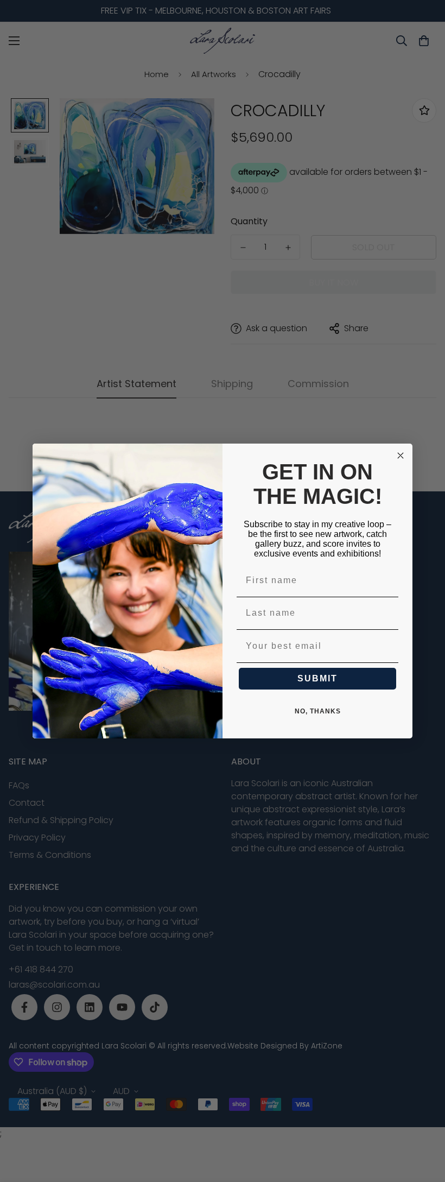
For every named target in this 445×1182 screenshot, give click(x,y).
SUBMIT (317, 678)
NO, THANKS (318, 711)
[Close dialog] (400, 455)
